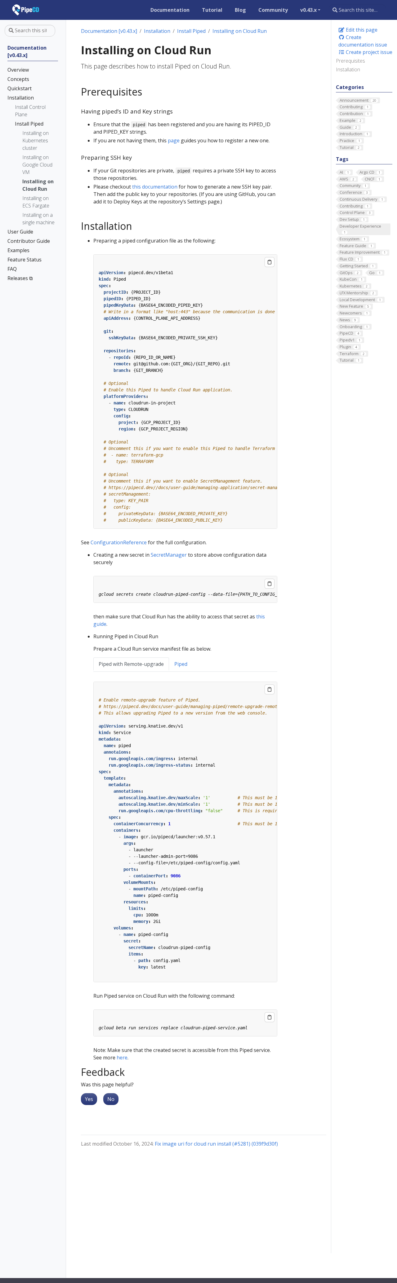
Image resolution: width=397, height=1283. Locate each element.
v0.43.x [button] (308, 10)
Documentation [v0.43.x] (109, 31)
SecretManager (169, 554)
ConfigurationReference (119, 542)
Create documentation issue (362, 41)
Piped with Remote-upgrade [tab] (131, 664)
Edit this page (361, 29)
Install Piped (191, 31)
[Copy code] (269, 262)
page (174, 140)
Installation (348, 69)
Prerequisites (350, 60)
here (122, 1057)
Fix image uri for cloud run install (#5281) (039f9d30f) (216, 1143)
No (110, 1099)
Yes (89, 1099)
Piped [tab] (180, 664)
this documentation (154, 186)
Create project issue (368, 52)
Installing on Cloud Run (239, 31)
